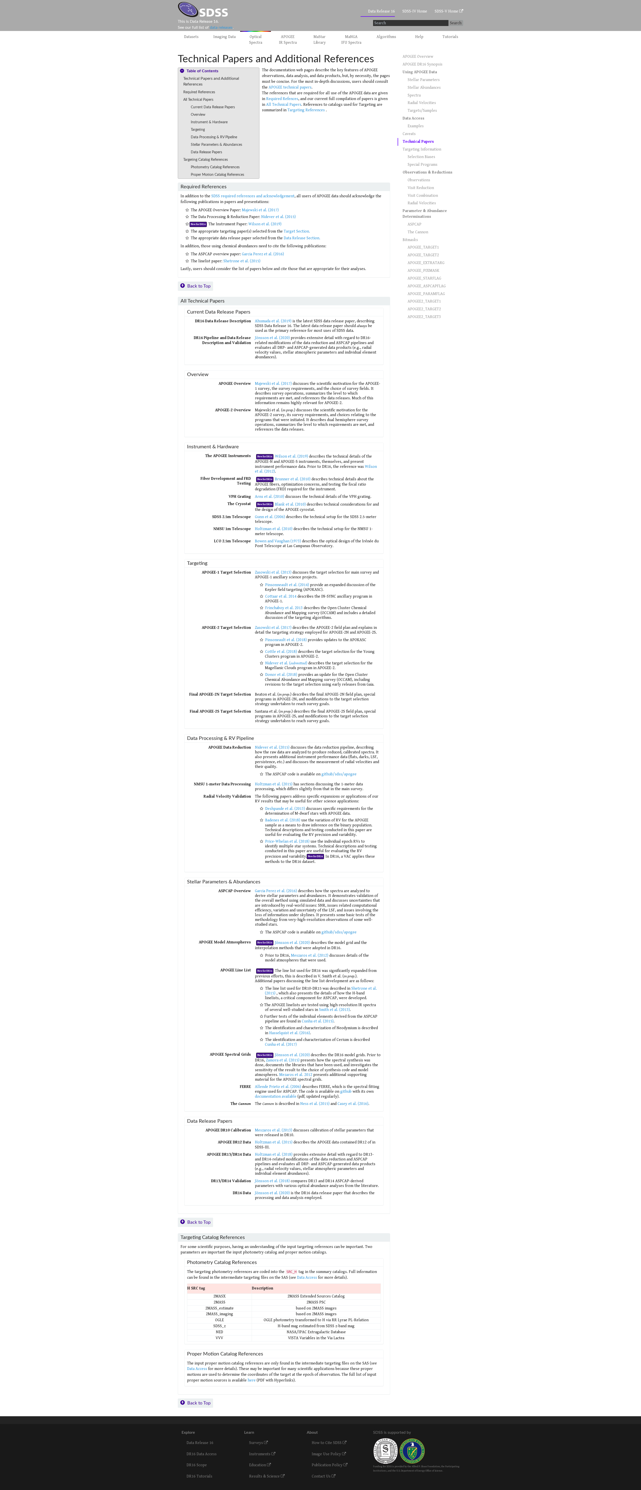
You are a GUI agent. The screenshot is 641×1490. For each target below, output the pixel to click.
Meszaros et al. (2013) (273, 1130)
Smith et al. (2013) (334, 1009)
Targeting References (306, 110)
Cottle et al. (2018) (281, 651)
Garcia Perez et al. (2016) (263, 254)
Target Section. (297, 231)
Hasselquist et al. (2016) (289, 1033)
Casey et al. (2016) (353, 1103)
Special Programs (422, 164)
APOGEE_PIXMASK (423, 270)
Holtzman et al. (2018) (273, 1154)
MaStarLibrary (319, 40)
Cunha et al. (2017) (281, 1044)
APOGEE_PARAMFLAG (426, 294)
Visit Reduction (421, 188)
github (346, 1091)
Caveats (409, 134)
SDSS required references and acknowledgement (252, 196)
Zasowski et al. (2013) (273, 572)
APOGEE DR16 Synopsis (422, 64)
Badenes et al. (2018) (282, 820)
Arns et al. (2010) (269, 496)
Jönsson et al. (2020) (272, 338)
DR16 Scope (197, 1465)
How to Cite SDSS (327, 1442)
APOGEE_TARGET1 (423, 247)
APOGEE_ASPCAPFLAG (427, 286)
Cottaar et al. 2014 (280, 596)
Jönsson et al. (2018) (272, 1181)
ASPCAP (414, 224)
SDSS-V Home (447, 11)
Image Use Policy (327, 1454)
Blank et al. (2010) (290, 504)
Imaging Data (224, 37)
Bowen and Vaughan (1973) (278, 541)
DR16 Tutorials (199, 1476)
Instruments (260, 1454)
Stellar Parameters (424, 80)
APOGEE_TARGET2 (423, 255)
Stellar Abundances (424, 87)
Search (455, 23)
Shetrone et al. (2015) (241, 261)
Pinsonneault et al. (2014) (287, 585)
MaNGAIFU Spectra (351, 40)
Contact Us (322, 1476)
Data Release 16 (381, 11)
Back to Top (199, 286)
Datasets (191, 37)
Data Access (307, 1277)
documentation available (275, 1096)
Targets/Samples (422, 110)
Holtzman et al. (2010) (274, 529)
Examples (416, 126)
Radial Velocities (422, 103)
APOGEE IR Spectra (288, 40)
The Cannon (418, 232)
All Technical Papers (283, 104)
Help (419, 37)
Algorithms (386, 37)
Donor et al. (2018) (281, 674)
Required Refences (282, 99)
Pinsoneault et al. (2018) (286, 640)
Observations (419, 180)
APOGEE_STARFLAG (424, 278)
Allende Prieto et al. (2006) (278, 1086)
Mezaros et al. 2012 (296, 1074)
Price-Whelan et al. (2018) (287, 841)
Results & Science (265, 1476)
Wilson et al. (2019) (264, 224)
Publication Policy (328, 1465)
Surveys (256, 1442)
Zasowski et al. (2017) (273, 627)
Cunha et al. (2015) (318, 1021)
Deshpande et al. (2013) (285, 808)
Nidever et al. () (286, 663)
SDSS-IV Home (414, 11)
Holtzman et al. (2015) (274, 784)
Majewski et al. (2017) (260, 210)
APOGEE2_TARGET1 (424, 301)
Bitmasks (410, 240)
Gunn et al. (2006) (270, 517)
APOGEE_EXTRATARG (426, 263)
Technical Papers (418, 141)
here (252, 1380)
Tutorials (450, 37)
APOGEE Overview (418, 56)
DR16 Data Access (202, 1454)
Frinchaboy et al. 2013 (284, 608)
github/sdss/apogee (339, 774)
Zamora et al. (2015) (283, 1060)
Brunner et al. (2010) (292, 479)
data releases (221, 28)
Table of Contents (202, 71)
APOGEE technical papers (290, 87)
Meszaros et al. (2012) (309, 955)
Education (258, 1465)
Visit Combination (423, 195)
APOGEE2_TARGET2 (424, 309)
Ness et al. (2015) (315, 1103)
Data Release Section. (302, 238)
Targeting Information (422, 149)
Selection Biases (421, 157)
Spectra (414, 95)
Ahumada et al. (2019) (273, 321)
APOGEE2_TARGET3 (424, 317)
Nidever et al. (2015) (278, 217)
